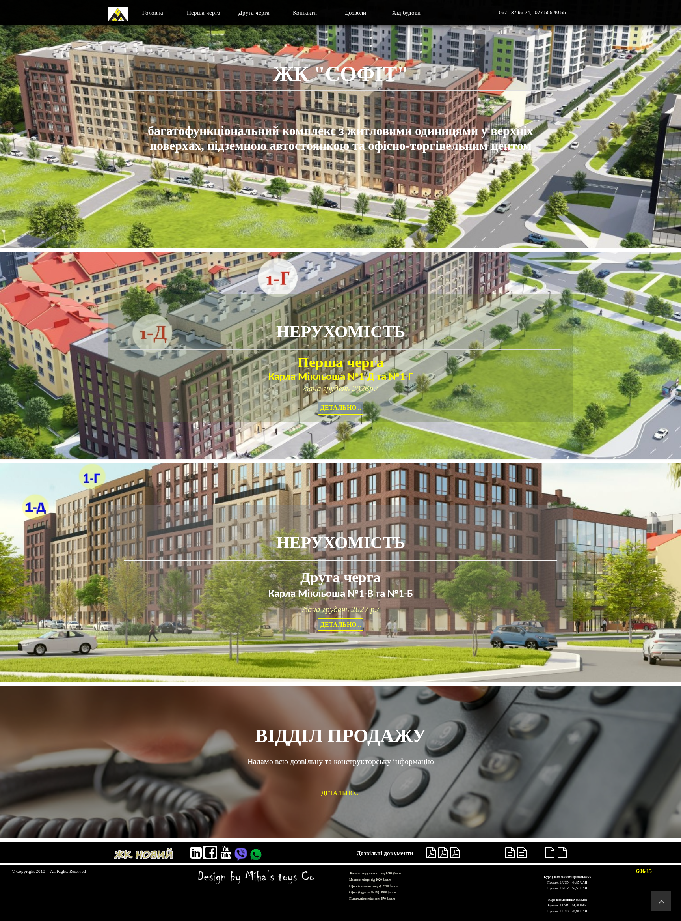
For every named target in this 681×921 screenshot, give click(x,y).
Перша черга (203, 12)
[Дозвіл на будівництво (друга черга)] (510, 852)
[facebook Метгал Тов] (210, 852)
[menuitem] (153, 12)
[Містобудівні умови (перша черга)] (443, 852)
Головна (152, 12)
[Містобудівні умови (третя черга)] (562, 852)
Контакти (305, 12)
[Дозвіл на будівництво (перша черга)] (431, 852)
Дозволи (355, 12)
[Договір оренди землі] (455, 852)
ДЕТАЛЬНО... (340, 407)
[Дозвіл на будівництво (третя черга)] (549, 852)
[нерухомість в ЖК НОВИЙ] (143, 853)
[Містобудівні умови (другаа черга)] (522, 852)
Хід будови (406, 12)
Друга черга (254, 12)
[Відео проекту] (226, 852)
